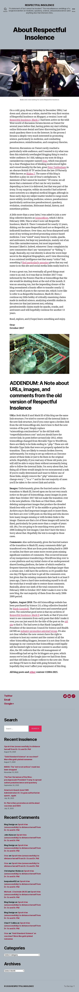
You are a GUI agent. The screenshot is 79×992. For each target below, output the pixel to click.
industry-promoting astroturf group (39, 631)
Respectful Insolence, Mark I (24, 120)
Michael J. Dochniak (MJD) (15, 892)
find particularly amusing (35, 262)
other (33, 672)
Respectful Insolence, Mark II (24, 615)
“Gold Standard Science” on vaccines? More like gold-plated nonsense (20, 936)
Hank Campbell (21, 608)
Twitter (8, 695)
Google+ (9, 703)
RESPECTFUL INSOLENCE (39, 5)
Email (7, 699)
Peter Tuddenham (57, 167)
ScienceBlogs (41, 218)
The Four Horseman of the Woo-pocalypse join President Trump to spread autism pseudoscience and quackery (22, 780)
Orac (44, 161)
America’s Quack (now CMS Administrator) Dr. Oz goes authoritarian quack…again (22, 793)
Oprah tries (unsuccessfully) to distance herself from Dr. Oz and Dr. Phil (22, 827)
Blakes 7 (30, 173)
